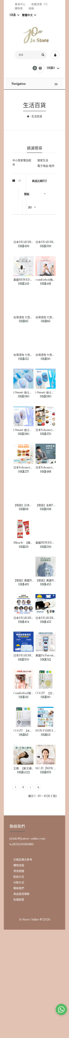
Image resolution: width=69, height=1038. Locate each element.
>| (38, 787)
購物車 (19, 8)
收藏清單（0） (40, 4)
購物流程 (18, 865)
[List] (19, 181)
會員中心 (20, 4)
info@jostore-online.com (29, 839)
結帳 (31, 8)
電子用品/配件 (46, 166)
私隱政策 (18, 899)
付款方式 (18, 882)
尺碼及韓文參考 (22, 859)
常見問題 (18, 871)
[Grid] (13, 181)
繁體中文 (27, 15)
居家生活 (42, 160)
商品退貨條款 (21, 894)
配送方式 (18, 877)
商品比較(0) (39, 181)
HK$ (13, 15)
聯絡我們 (18, 888)
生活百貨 (36, 116)
